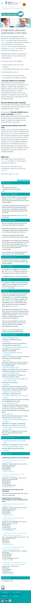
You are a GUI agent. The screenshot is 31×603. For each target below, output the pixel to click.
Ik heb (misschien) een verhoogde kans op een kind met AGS (15, 380)
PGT (22, 309)
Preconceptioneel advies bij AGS (13, 446)
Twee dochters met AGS (10, 403)
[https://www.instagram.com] (2, 600)
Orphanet (6, 450)
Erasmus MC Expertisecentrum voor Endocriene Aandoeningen (13, 548)
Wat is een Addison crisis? (11, 367)
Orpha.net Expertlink (8, 471)
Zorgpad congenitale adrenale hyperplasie (12, 354)
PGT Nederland (21, 314)
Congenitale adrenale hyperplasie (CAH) (15, 347)
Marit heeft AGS (8, 414)
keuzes (12, 297)
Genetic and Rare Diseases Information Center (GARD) (15, 428)
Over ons (5, 592)
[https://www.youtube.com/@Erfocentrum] (10, 600)
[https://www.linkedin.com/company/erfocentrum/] (6, 600)
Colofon (5, 596)
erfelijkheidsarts (9, 301)
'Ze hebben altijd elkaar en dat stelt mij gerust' (15, 396)
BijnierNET (4, 170)
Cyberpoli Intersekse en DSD (12, 392)
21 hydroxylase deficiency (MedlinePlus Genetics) (15, 420)
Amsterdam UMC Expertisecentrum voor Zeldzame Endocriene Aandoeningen (15, 563)
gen (23, 50)
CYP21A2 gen (11, 271)
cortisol (3, 42)
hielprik (11, 133)
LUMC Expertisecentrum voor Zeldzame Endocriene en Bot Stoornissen (14, 534)
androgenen (11, 48)
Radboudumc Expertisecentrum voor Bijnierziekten (14, 461)
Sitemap (16, 596)
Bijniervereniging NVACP (10, 338)
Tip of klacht (16, 592)
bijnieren (3, 40)
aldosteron (4, 46)
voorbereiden (14, 306)
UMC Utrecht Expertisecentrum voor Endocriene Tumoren (13, 475)
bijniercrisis (4, 161)
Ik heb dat (6, 384)
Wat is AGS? (6, 360)
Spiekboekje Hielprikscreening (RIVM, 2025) (14, 442)
